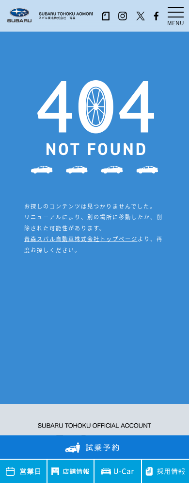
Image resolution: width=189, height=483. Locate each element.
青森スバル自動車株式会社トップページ (81, 238)
